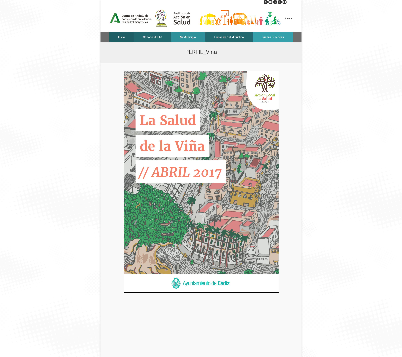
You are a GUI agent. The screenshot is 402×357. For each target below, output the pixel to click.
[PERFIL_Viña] (201, 182)
